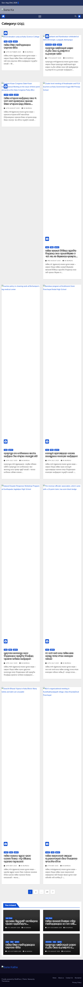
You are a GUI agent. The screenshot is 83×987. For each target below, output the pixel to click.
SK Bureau (29, 52)
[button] (75, 16)
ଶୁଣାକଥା (15, 41)
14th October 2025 (13, 52)
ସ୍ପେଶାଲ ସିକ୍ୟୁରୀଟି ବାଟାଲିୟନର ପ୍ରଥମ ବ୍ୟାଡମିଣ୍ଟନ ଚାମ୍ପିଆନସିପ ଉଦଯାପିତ (21, 924)
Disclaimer (78, 978)
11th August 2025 (13, 108)
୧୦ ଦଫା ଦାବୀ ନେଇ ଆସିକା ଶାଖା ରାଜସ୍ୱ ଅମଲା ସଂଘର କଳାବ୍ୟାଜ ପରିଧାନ (59, 656)
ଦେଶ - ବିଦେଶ (9, 918)
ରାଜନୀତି (6, 94)
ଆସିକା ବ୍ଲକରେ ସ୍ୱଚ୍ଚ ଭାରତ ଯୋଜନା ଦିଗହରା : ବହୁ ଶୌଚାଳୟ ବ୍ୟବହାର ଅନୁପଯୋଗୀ (17, 858)
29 (47, 892)
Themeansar (5, 981)
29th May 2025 (11, 866)
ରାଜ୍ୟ (5, 41)
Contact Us (69, 978)
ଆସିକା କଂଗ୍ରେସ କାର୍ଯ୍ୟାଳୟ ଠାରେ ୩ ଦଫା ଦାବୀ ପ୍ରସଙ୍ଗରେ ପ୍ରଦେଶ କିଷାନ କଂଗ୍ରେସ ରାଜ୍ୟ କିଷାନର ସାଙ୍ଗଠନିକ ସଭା (20, 102)
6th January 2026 (14, 927)
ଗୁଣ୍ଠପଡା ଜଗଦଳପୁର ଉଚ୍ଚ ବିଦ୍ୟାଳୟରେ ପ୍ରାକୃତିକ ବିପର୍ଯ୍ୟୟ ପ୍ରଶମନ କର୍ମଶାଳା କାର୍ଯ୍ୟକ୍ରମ (18, 656)
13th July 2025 (12, 663)
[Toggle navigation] (39, 16)
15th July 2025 (53, 460)
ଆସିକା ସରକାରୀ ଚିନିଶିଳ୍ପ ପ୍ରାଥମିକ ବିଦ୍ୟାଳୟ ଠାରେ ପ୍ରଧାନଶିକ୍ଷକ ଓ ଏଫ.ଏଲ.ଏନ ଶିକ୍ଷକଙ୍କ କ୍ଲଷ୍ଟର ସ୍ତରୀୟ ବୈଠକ (60, 255)
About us (61, 978)
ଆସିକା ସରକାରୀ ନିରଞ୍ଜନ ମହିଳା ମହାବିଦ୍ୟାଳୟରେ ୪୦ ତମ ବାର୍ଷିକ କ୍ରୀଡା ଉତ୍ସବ (60, 924)
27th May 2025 (53, 866)
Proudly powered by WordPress (12, 979)
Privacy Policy (76, 982)
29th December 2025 (54, 927)
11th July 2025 (53, 663)
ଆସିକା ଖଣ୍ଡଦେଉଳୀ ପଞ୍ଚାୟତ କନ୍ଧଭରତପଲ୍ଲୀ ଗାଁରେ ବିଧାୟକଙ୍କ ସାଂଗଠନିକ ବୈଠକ (61, 858)
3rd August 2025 (54, 260)
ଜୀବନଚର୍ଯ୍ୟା (48, 44)
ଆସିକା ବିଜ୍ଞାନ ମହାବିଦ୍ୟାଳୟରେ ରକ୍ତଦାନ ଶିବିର (17, 46)
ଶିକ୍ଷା (10, 41)
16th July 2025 (12, 460)
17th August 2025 (54, 58)
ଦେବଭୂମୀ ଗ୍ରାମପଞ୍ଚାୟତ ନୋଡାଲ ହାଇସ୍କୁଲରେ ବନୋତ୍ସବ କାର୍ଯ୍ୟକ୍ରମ (61, 455)
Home (54, 978)
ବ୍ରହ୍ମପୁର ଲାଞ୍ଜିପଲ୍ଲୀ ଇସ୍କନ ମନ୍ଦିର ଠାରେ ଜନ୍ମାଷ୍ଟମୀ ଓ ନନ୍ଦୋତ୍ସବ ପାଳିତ (59, 51)
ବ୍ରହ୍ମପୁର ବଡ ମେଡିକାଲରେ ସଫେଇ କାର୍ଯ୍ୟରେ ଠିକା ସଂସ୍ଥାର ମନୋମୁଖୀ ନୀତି (21, 455)
